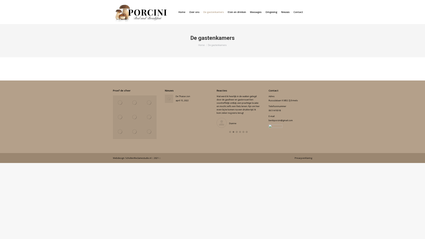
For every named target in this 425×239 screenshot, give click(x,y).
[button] (230, 132)
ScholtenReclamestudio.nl (138, 158)
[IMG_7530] (149, 117)
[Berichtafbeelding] (169, 99)
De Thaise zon (183, 96)
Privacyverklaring (303, 158)
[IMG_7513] (135, 117)
